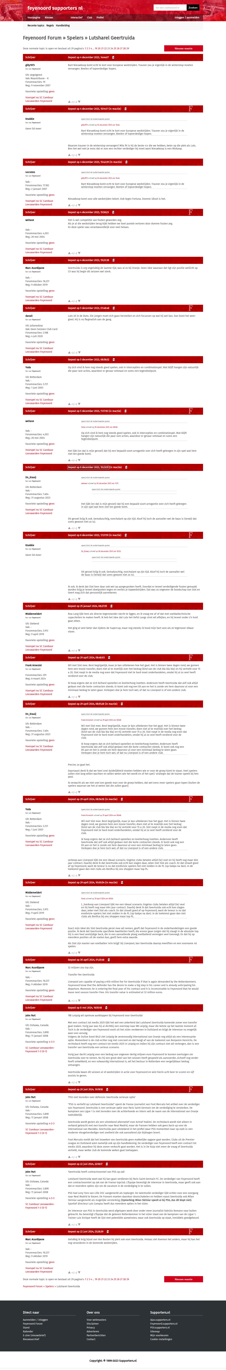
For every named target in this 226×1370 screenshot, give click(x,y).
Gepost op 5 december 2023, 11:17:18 (88, 411)
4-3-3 (51, 1041)
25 (115, 48)
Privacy (91, 1327)
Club (89, 17)
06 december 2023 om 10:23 (109, 551)
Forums (62, 17)
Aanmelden (29, 1319)
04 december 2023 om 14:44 (108, 125)
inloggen (179, 17)
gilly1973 (30, 65)
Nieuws (49, 17)
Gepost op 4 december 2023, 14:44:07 (88, 57)
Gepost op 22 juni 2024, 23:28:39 (85, 1231)
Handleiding (63, 25)
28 (124, 48)
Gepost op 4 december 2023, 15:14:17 (88, 108)
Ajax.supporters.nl (160, 1319)
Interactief (76, 17)
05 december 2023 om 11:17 (107, 483)
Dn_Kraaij (30, 477)
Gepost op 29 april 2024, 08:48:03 (86, 657)
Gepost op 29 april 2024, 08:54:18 (86, 799)
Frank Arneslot (33, 665)
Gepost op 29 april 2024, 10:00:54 (86, 882)
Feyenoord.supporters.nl (163, 1323)
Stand (26, 1327)
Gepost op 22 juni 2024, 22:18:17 (85, 1164)
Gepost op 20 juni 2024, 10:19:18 (85, 1089)
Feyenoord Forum (42, 38)
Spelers (75, 38)
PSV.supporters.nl (160, 1327)
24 (112, 48)
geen (51, 91)
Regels (50, 25)
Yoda (28, 367)
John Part (30, 1015)
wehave (29, 220)
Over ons (93, 1312)
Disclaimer (93, 1323)
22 (105, 48)
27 (121, 48)
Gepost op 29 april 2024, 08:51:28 (86, 703)
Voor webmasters (96, 1319)
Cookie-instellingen (161, 1339)
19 (96, 48)
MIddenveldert (33, 613)
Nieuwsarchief (31, 1339)
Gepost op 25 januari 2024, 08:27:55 (87, 606)
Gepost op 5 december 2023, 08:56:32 (88, 359)
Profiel (100, 17)
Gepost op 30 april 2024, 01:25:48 (86, 959)
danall (28, 315)
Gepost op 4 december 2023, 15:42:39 (88, 162)
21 (102, 48)
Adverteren (93, 1331)
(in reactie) (115, 108)
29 (127, 48)
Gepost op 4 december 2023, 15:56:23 (88, 212)
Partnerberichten (96, 1335)
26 (118, 48)
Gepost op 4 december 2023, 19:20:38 (88, 260)
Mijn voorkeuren (159, 1335)
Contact (91, 1339)
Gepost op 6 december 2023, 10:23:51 (88, 467)
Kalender (28, 1331)
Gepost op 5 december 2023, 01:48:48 (88, 308)
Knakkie (29, 118)
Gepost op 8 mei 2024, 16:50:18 (85, 1007)
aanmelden (193, 17)
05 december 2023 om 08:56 (106, 427)
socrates (30, 172)
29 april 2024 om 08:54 (104, 899)
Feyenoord (36, 69)
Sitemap (155, 1331)
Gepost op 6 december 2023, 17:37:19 (88, 535)
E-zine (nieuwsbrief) (34, 1335)
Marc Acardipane (34, 268)
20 (99, 48)
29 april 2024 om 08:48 (112, 720)
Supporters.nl (160, 1312)
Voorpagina (34, 17)
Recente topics (36, 25)
